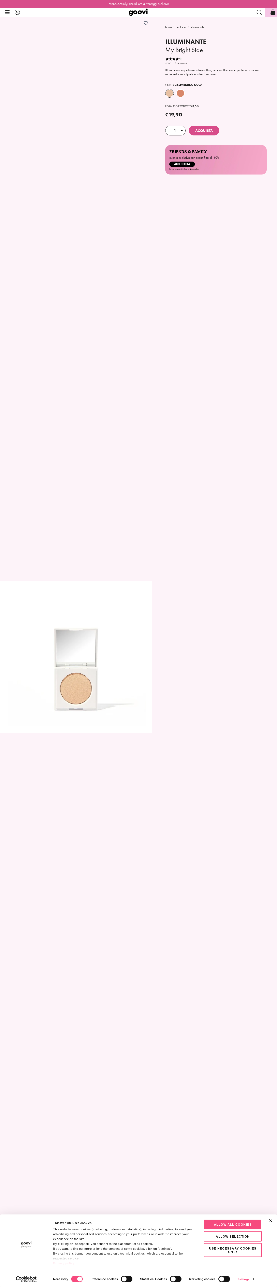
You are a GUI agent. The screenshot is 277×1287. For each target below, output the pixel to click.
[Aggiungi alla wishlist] (146, 23)
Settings (243, 1279)
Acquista (204, 130)
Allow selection (233, 1236)
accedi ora (182, 164)
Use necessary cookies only (233, 1250)
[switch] (126, 1279)
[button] (7, 12)
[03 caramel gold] (180, 93)
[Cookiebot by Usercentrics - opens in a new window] (26, 1279)
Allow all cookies (233, 1224)
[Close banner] (270, 1220)
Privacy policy (63, 1263)
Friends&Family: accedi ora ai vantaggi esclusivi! (138, 4)
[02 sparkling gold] (169, 93)
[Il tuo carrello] (273, 12)
